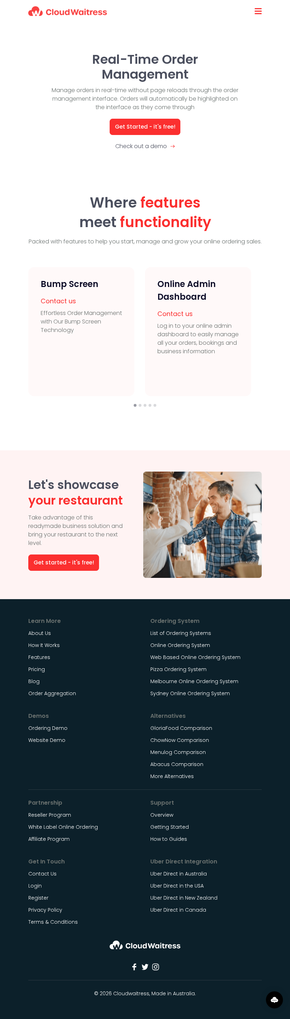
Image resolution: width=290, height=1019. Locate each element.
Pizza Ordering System (178, 669)
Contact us (58, 301)
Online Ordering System (180, 645)
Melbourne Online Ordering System (194, 681)
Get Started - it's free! (145, 126)
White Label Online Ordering (63, 827)
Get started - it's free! (64, 562)
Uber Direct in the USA (177, 885)
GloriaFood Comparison (181, 728)
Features (39, 657)
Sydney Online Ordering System (190, 693)
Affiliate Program (49, 839)
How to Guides (168, 839)
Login (35, 885)
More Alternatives (172, 776)
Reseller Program (49, 814)
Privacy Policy (45, 909)
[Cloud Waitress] (67, 11)
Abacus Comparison (176, 764)
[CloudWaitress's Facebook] (134, 966)
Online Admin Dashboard (186, 290)
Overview (161, 814)
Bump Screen (69, 284)
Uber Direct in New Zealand (184, 897)
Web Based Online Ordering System (195, 657)
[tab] (135, 405)
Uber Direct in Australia (178, 873)
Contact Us (42, 873)
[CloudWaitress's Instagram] (155, 966)
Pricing (36, 669)
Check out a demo (141, 146)
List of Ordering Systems (180, 633)
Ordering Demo (48, 728)
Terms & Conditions (53, 921)
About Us (39, 633)
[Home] (145, 947)
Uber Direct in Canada (178, 909)
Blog (34, 681)
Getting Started (169, 827)
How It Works (44, 645)
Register (38, 897)
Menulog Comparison (178, 752)
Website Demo (46, 740)
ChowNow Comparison (179, 740)
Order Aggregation (52, 693)
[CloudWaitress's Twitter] (145, 966)
